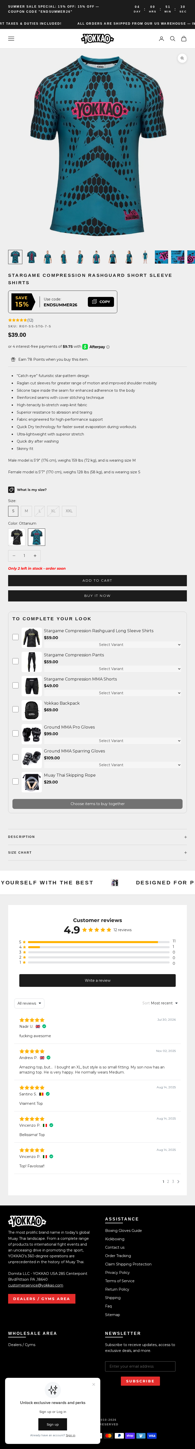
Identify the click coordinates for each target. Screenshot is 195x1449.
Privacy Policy (117, 1272)
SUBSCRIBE (140, 1381)
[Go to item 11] (15, 257)
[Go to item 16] (96, 257)
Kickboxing (114, 1239)
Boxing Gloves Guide (123, 1230)
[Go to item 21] (178, 257)
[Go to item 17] (113, 257)
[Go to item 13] (48, 257)
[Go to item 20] (161, 257)
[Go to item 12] (31, 257)
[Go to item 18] (129, 257)
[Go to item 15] (80, 257)
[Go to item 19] (145, 257)
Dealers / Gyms (21, 1344)
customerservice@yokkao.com (35, 1285)
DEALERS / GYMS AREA (41, 1298)
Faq (108, 1306)
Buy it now (97, 596)
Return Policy (117, 1289)
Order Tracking (118, 1256)
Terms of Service (120, 1281)
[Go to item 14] (64, 257)
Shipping (113, 1297)
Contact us (114, 1247)
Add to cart (97, 580)
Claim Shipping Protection (128, 1264)
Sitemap (112, 1314)
